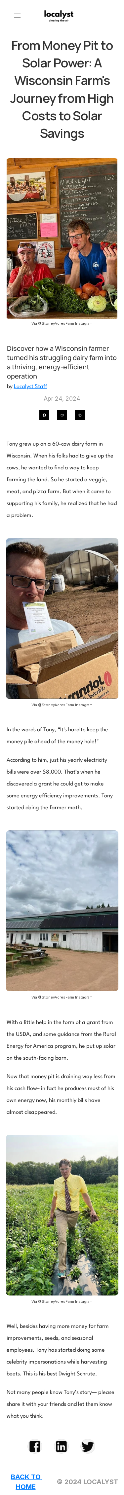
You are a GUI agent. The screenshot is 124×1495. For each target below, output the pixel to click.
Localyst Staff (30, 386)
